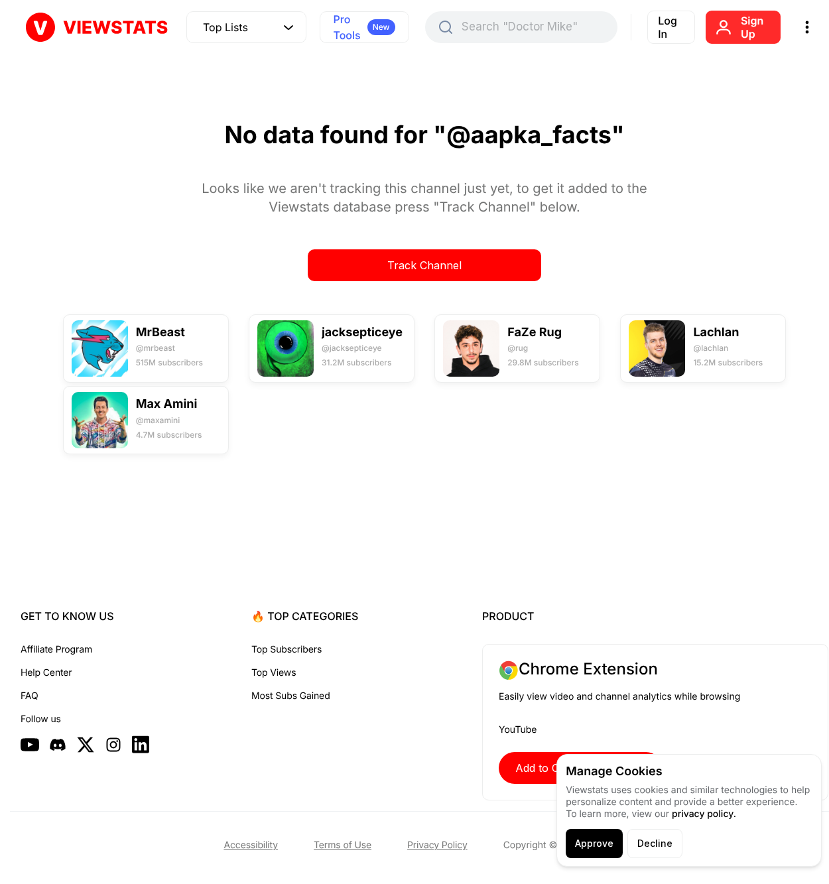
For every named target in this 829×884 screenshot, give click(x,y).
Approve (594, 843)
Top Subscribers (286, 649)
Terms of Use (342, 845)
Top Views (273, 672)
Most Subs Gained (290, 696)
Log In (667, 27)
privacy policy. (704, 814)
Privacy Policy (437, 845)
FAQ (29, 696)
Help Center (46, 672)
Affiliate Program (56, 649)
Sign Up (752, 27)
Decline (654, 843)
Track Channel (424, 265)
